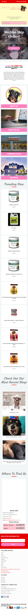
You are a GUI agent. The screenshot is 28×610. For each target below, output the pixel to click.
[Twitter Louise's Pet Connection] (5, 597)
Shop (2, 554)
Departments (4, 561)
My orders (3, 578)
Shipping (2, 559)
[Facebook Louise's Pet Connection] (2, 597)
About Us (3, 556)
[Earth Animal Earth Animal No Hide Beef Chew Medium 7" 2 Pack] (14, 335)
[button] (2, 43)
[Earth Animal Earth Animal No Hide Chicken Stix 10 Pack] (14, 358)
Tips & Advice (4, 567)
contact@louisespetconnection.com (13, 520)
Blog (2, 564)
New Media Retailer (6, 605)
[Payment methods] (7, 607)
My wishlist (3, 582)
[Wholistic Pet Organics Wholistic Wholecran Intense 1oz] (14, 265)
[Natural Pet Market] (14, 10)
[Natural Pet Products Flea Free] (14, 219)
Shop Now (14, 52)
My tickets (3, 580)
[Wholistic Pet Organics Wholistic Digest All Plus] (14, 242)
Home (2, 552)
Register (2, 577)
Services (2, 562)
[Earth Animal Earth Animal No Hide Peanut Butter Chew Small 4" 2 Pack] (14, 288)
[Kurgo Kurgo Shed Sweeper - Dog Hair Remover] (14, 311)
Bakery (2, 566)
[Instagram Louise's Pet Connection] (8, 597)
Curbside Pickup (4, 557)
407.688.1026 (8, 518)
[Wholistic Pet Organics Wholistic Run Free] (14, 196)
